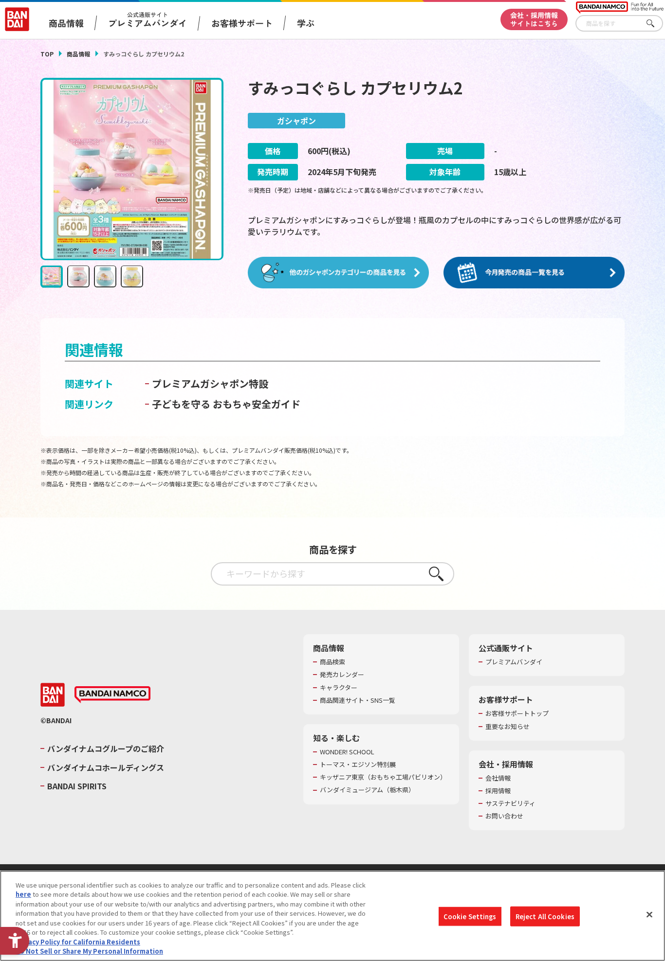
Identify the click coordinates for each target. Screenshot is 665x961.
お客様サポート (242, 22)
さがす (655, 23)
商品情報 (78, 54)
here (23, 894)
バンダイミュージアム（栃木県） (367, 789)
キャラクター (338, 687)
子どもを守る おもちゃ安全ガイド (226, 404)
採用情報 (498, 790)
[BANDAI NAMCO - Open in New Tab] (112, 695)
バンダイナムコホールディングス (105, 767)
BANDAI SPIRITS (77, 786)
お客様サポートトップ (517, 713)
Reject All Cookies (545, 916)
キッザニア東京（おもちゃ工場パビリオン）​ (383, 777)
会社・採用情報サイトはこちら (534, 19)
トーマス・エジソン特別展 (358, 764)
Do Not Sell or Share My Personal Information (89, 951)
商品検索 (332, 662)
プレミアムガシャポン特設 (210, 383)
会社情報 (498, 778)
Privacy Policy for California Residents (78, 941)
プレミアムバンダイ (513, 662)
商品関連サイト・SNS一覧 (357, 700)
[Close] (649, 914)
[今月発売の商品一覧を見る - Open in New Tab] (534, 273)
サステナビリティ (510, 803)
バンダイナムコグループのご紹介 (105, 748)
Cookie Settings (470, 916)
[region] (332, 916)
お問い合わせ (504, 816)
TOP (47, 54)
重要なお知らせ (507, 726)
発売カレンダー (342, 674)
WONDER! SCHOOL (347, 751)
